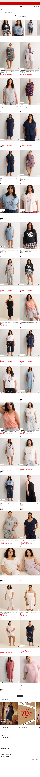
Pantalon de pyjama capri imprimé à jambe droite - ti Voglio (8, 504)
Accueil (2, 12)
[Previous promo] (2, 3)
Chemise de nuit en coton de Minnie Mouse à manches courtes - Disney (29, 179)
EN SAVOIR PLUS (5, 727)
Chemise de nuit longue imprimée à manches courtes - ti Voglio (29, 395)
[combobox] (20, 9)
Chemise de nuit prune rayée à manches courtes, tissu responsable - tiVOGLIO (29, 107)
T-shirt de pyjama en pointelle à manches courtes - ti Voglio (28, 541)
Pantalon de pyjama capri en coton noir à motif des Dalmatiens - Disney (8, 359)
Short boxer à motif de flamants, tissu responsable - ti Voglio (8, 649)
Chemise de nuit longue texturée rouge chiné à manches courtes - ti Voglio (9, 685)
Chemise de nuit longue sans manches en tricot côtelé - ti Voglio (29, 504)
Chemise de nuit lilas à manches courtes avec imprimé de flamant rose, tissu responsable (29, 685)
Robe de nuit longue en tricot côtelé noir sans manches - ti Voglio (9, 323)
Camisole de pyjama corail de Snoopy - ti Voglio (8, 431)
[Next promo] (38, 3)
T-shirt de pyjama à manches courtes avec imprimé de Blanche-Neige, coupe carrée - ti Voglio (29, 214)
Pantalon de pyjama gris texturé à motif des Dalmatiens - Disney (9, 288)
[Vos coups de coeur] (36, 6)
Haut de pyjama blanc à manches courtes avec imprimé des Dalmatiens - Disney (9, 395)
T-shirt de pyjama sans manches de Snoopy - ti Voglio (29, 467)
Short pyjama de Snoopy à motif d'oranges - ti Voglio (28, 322)
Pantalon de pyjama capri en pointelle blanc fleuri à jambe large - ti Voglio (8, 613)
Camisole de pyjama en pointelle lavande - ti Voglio (28, 576)
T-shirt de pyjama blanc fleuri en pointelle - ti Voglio (8, 576)
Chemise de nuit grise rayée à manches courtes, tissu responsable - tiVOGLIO (8, 72)
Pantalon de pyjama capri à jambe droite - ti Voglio (28, 649)
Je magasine (23, 727)
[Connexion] (34, 6)
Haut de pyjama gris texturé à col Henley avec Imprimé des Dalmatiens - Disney (9, 107)
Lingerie (5, 12)
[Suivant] (38, 40)
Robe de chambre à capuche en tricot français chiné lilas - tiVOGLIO (28, 72)
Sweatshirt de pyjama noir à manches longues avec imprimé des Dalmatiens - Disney (28, 251)
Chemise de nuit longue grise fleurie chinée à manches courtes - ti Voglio (9, 541)
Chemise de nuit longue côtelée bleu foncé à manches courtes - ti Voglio (9, 142)
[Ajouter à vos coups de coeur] (19, 71)
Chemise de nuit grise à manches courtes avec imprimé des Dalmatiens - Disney (9, 467)
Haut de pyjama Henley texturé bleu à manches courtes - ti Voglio (29, 142)
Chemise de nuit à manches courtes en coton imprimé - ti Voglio (29, 359)
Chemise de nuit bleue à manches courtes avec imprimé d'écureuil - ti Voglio (9, 251)
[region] (20, 4)
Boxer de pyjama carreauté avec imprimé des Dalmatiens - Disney (27, 288)
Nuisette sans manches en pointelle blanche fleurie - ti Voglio (28, 613)
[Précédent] (37, 40)
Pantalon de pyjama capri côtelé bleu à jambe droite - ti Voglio (9, 179)
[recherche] (1, 9)
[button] (1, 6)
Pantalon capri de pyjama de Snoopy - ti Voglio (27, 431)
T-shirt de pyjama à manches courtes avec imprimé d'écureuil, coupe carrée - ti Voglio (8, 214)
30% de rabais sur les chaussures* (20, 3)
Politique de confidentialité (11, 762)
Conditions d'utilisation (4, 762)
